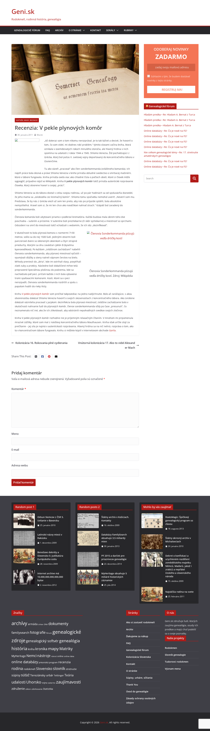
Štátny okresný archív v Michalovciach (178, 539)
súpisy (15, 675)
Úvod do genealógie (137, 691)
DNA (46, 624)
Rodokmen (171, 647)
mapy (53, 648)
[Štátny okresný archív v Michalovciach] (152, 542)
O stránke (75, 30)
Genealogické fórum (27, 30)
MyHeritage (18, 656)
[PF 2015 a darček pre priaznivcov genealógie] (88, 560)
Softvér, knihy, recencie (27, 120)
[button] (83, 30)
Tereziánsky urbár (41, 675)
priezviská (43, 662)
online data (69, 656)
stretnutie (71, 669)
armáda (33, 624)
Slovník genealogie (175, 654)
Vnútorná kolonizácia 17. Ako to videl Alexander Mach (106, 345)
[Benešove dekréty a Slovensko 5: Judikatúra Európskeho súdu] (24, 558)
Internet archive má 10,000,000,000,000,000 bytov (50, 577)
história (19, 648)
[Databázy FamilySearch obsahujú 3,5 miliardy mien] (88, 540)
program (53, 662)
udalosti (18, 682)
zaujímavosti (68, 682)
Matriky (66, 648)
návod (54, 656)
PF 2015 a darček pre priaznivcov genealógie (113, 557)
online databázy (24, 661)
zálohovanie (37, 689)
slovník (59, 668)
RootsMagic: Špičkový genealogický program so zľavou (179, 520)
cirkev (40, 624)
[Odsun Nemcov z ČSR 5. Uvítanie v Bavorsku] (24, 521)
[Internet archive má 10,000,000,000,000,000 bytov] (24, 579)
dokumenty (58, 623)
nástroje (44, 655)
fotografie (38, 632)
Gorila (112, 330)
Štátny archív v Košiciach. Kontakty (115, 518)
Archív (59, 30)
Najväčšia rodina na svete (179, 591)
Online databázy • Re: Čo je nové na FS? (165, 130)
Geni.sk (22, 11)
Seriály (110, 30)
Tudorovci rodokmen (176, 661)
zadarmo (51, 683)
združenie (18, 689)
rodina (17, 668)
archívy (19, 623)
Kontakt (95, 30)
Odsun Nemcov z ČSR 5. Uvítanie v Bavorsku (50, 518)
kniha (31, 649)
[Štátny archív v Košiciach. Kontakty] (88, 521)
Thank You (132, 684)
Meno (15, 434)
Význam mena (173, 668)
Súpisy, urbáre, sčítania (139, 677)
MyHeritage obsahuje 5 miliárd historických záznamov (114, 577)
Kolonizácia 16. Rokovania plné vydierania (41, 343)
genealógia (69, 640)
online (60, 656)
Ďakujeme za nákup (137, 636)
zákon (28, 689)
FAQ (47, 30)
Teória (69, 675)
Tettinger (59, 675)
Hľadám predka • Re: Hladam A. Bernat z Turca (169, 114)
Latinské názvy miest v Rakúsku (49, 536)
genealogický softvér (42, 641)
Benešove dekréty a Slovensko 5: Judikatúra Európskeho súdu (50, 556)
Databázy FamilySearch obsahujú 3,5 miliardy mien (114, 538)
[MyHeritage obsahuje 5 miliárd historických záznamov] (88, 579)
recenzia (64, 662)
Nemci (31, 655)
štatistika (48, 688)
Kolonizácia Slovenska (138, 656)
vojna (44, 682)
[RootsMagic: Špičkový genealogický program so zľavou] (152, 523)
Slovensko (44, 668)
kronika (41, 649)
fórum (49, 633)
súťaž (25, 675)
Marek (40, 134)
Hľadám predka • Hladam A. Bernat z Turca (167, 125)
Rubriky (128, 30)
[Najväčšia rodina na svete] (152, 594)
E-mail (15, 449)
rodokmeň (29, 669)
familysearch (20, 633)
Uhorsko (33, 682)
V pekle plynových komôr (35, 293)
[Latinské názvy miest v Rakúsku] (24, 539)
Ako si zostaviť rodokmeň (140, 622)
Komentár (18, 389)
